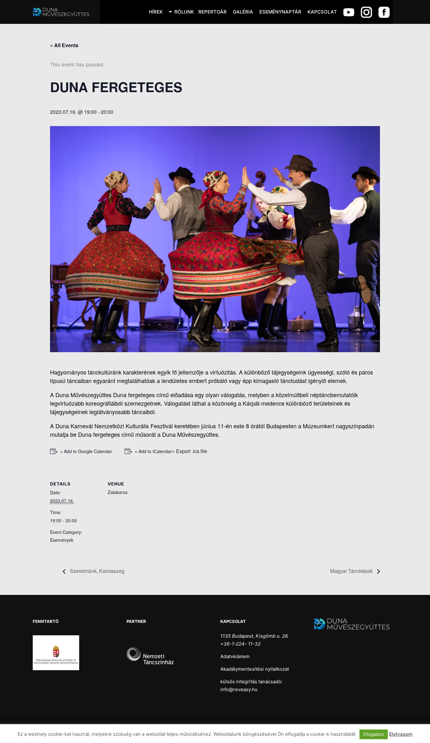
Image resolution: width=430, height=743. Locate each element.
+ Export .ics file (189, 451)
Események (61, 540)
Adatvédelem (235, 656)
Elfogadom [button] (373, 734)
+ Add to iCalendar (153, 451)
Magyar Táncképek (352, 570)
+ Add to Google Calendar (86, 451)
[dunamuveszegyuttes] (63, 12)
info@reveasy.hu (238, 689)
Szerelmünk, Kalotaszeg (96, 570)
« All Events (64, 45)
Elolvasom (400, 734)
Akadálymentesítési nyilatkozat (254, 669)
